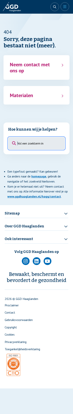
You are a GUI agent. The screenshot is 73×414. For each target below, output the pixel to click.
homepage (38, 176)
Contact (10, 312)
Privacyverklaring (15, 342)
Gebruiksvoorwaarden (19, 320)
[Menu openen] (65, 6)
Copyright (11, 327)
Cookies (10, 334)
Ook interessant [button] (19, 239)
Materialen (21, 95)
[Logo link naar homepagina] (15, 7)
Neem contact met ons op (30, 67)
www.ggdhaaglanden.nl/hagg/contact (34, 196)
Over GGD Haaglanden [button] (24, 226)
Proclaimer (12, 305)
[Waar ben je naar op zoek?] (54, 7)
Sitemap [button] (12, 213)
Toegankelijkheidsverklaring (22, 349)
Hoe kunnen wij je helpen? (32, 129)
